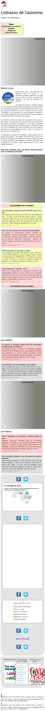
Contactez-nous (11, 33)
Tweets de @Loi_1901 (22, 638)
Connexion (11, 30)
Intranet (11, 28)
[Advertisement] (22, 62)
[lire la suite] (32, 223)
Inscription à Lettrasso (11, 26)
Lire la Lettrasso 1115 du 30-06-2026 (21, 678)
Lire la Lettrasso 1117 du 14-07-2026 (21, 667)
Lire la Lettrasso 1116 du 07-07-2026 (21, 672)
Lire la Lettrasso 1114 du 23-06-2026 (21, 684)
